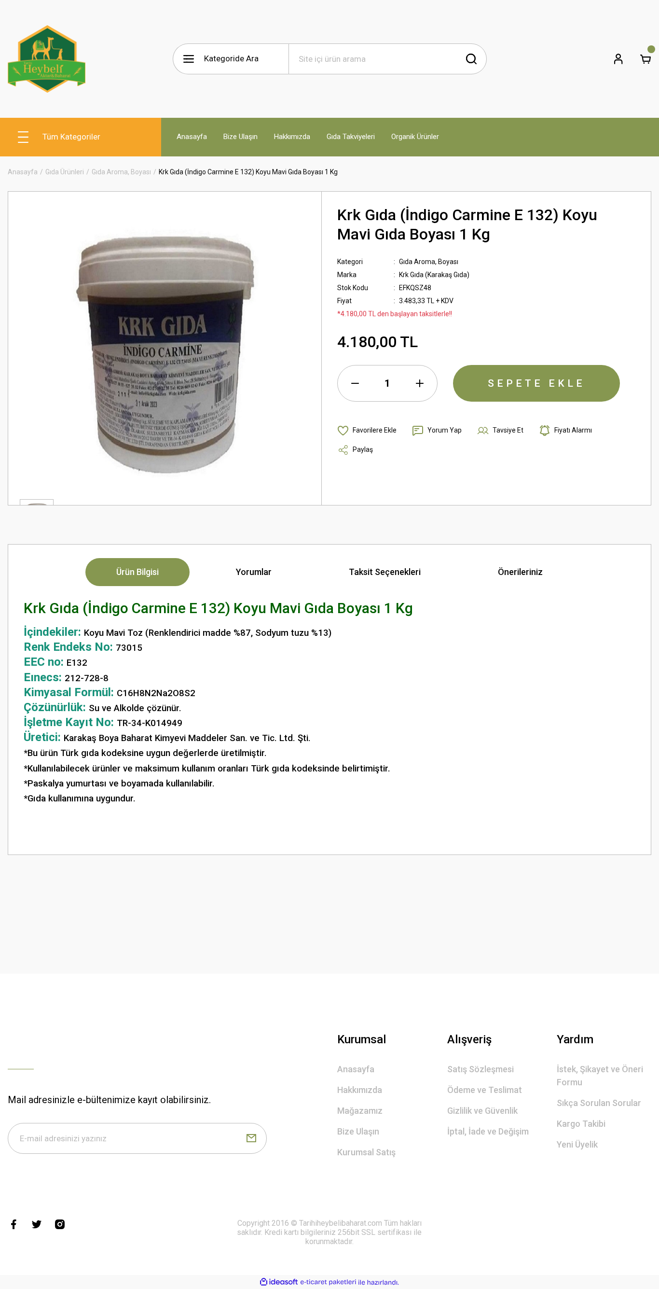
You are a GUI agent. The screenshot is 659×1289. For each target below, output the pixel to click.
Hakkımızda (359, 1090)
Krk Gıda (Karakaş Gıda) (434, 275)
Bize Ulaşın (358, 1131)
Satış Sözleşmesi (480, 1069)
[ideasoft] (279, 1282)
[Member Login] (618, 59)
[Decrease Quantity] (355, 383)
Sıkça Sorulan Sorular (599, 1103)
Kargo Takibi (581, 1124)
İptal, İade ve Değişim (488, 1131)
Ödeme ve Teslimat (484, 1090)
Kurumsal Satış (366, 1152)
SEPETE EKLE (536, 383)
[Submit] (251, 1138)
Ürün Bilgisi (137, 572)
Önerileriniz (520, 572)
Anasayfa (355, 1069)
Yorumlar (254, 572)
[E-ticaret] (328, 1282)
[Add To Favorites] (367, 430)
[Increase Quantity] (419, 383)
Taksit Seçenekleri (385, 572)
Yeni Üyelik (577, 1144)
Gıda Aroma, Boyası (428, 262)
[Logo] (46, 59)
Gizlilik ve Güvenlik (482, 1111)
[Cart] (645, 59)
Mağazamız (360, 1111)
